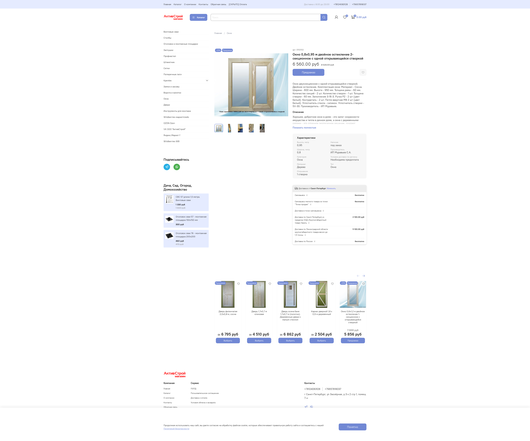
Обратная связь (218, 4)
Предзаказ (308, 72)
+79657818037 (359, 4)
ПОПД (193, 388)
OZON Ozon (169, 123)
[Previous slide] (218, 84)
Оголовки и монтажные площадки (181, 43)
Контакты (203, 4)
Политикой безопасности (176, 428)
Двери (167, 104)
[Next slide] (283, 84)
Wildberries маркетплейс (176, 117)
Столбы (167, 37)
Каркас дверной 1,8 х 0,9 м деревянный (321, 312)
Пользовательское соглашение (205, 393)
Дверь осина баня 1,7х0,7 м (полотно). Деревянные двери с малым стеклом (290, 315)
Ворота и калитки (172, 92)
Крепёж (168, 80)
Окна (229, 33)
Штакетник (169, 62)
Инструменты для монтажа (177, 110)
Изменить (331, 188)
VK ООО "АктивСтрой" (175, 129)
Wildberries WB (171, 141)
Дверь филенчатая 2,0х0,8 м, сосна (227, 312)
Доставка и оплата (199, 398)
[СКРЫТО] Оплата (238, 4)
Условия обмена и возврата (203, 402)
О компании (190, 4)
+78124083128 (341, 4)
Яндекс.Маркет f (172, 135)
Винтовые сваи (171, 31)
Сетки (167, 68)
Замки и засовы (171, 86)
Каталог (178, 4)
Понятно (352, 427)
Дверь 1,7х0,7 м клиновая (259, 312)
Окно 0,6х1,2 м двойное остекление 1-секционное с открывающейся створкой (353, 317)
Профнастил (170, 56)
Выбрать (228, 340)
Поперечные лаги (172, 74)
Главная (167, 4)
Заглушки (168, 50)
